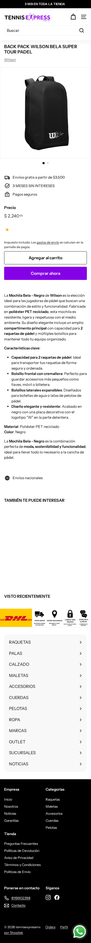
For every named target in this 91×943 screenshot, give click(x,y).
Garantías (11, 820)
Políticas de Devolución (21, 850)
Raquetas (53, 799)
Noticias (10, 813)
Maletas (52, 806)
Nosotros (11, 806)
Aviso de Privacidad (18, 858)
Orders (50, 927)
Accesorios (54, 813)
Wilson (10, 59)
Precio (10, 207)
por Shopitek (13, 932)
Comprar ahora (45, 273)
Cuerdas (52, 820)
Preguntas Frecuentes (21, 843)
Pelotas (51, 827)
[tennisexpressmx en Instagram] (48, 897)
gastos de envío (48, 242)
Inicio (8, 799)
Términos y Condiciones (22, 865)
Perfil (64, 927)
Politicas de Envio (17, 872)
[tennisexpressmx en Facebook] (56, 897)
